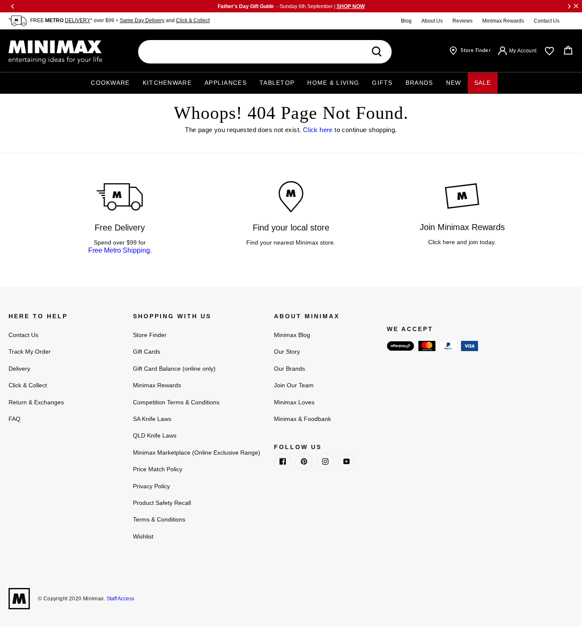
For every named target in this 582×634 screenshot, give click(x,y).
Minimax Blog (292, 334)
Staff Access (119, 599)
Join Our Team (294, 385)
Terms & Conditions (159, 519)
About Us (432, 21)
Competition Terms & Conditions (176, 402)
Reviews (462, 21)
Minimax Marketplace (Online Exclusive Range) (196, 452)
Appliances (226, 82)
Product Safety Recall (162, 502)
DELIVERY (77, 20)
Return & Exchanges (36, 402)
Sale (482, 82)
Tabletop (276, 82)
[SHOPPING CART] (568, 51)
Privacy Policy (151, 486)
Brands (419, 82)
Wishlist (143, 536)
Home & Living (333, 82)
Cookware (110, 82)
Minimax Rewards (503, 21)
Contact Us (546, 21)
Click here (318, 129)
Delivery (19, 368)
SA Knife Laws (152, 418)
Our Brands (289, 368)
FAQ (14, 418)
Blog (406, 21)
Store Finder (150, 334)
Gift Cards (146, 351)
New (453, 82)
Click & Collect (193, 20)
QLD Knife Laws (154, 435)
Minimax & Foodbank (302, 418)
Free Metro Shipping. (120, 250)
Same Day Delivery (142, 20)
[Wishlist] (549, 51)
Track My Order (30, 351)
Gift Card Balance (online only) (174, 368)
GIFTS (382, 82)
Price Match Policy (157, 469)
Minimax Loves (294, 402)
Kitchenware (167, 82)
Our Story (287, 351)
